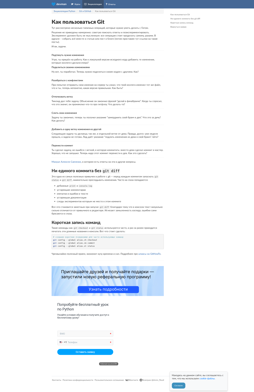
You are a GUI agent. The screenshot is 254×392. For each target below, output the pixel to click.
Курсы (77, 4)
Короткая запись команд (181, 22)
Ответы (111, 4)
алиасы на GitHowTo (149, 253)
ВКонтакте (133, 380)
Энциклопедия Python (64, 11)
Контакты (57, 380)
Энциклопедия (94, 4)
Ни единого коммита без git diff (185, 18)
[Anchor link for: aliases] (49, 222)
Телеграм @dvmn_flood (153, 380)
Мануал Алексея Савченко (66, 161)
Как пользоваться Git (180, 14)
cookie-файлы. (207, 378)
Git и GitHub (85, 11)
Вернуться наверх (178, 27)
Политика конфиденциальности (78, 380)
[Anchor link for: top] (49, 22)
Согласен (178, 385)
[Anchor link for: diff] (49, 170)
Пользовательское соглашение (109, 380)
